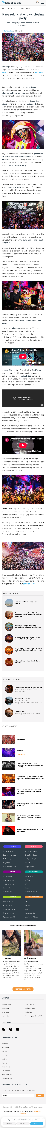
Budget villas (7, 876)
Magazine (11, 8)
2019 (18, 8)
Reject (22, 1123)
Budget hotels (29, 866)
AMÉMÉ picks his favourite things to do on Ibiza (30, 830)
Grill (26, 884)
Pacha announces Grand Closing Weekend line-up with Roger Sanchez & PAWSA (28, 614)
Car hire (27, 909)
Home (4, 8)
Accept (36, 1123)
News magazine (7, 1074)
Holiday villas (6, 1047)
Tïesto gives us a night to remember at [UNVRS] (30, 804)
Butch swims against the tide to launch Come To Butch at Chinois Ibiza (29, 817)
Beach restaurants (31, 892)
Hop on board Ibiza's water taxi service (26, 602)
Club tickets (7, 859)
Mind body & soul (9, 913)
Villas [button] (12, 872)
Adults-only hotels (30, 859)
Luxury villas (7, 888)
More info (21, 754)
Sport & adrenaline (9, 909)
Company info (6, 1008)
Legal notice (6, 1016)
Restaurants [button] (33, 872)
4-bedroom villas (8, 884)
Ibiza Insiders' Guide (9, 866)
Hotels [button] (33, 846)
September (26, 8)
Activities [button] (12, 897)
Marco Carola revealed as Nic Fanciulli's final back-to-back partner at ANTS (30, 765)
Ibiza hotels (5, 1043)
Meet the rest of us (23, 989)
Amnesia (39, 72)
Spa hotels (28, 863)
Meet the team (6, 1004)
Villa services (7, 892)
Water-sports (7, 905)
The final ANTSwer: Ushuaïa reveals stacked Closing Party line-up (28, 638)
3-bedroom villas (8, 880)
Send (40, 1095)
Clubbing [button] (12, 846)
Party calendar (8, 851)
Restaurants (6, 1067)
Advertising (5, 1012)
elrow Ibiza (21, 739)
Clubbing (4, 1063)
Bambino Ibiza (20, 711)
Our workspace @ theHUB (33, 1016)
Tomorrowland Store (22, 699)
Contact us (28, 1012)
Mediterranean (29, 876)
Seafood (27, 880)
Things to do (6, 1071)
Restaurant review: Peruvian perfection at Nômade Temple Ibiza (28, 626)
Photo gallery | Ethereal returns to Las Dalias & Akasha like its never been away (29, 791)
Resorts (27, 901)
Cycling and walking (9, 917)
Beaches (27, 905)
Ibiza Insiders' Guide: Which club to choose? (27, 661)
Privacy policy (29, 1004)
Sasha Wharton (7, 31)
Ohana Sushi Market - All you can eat (28, 688)
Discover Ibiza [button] (33, 897)
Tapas (27, 888)
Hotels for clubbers (31, 855)
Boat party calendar (9, 855)
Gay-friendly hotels (31, 851)
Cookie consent (30, 1008)
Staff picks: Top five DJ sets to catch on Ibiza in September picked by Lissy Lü (28, 650)
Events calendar (30, 913)
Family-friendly (8, 901)
